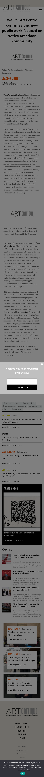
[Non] (41, 768)
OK (22, 773)
